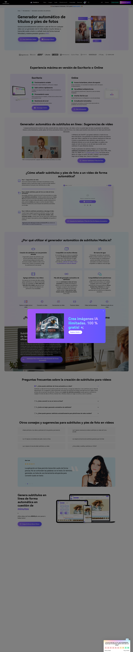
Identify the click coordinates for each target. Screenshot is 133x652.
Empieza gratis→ (75, 332)
